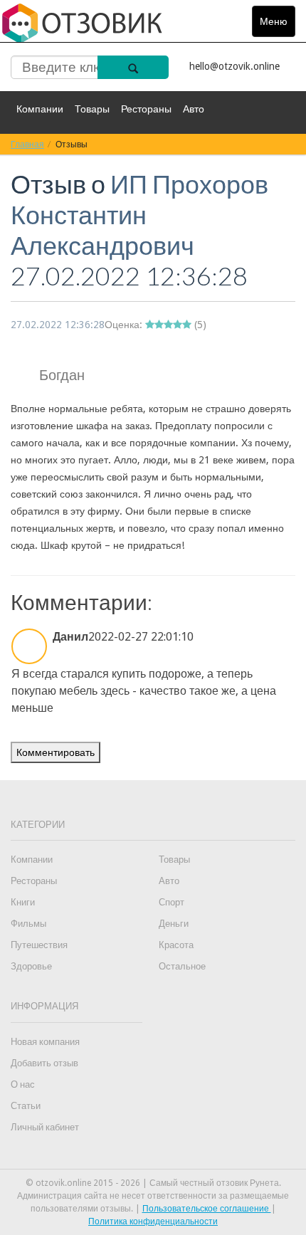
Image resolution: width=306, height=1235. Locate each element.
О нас (23, 1084)
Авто (193, 109)
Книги (23, 902)
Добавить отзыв (44, 1063)
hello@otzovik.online (234, 66)
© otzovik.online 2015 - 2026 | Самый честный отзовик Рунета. (153, 1183)
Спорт (171, 902)
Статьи (26, 1105)
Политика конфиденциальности (153, 1221)
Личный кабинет (45, 1127)
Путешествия (39, 945)
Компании (39, 109)
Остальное (182, 966)
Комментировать (55, 752)
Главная (27, 144)
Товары (92, 109)
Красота (176, 945)
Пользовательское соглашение (206, 1209)
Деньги (174, 923)
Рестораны (146, 109)
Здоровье (31, 966)
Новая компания (45, 1041)
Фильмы (28, 923)
